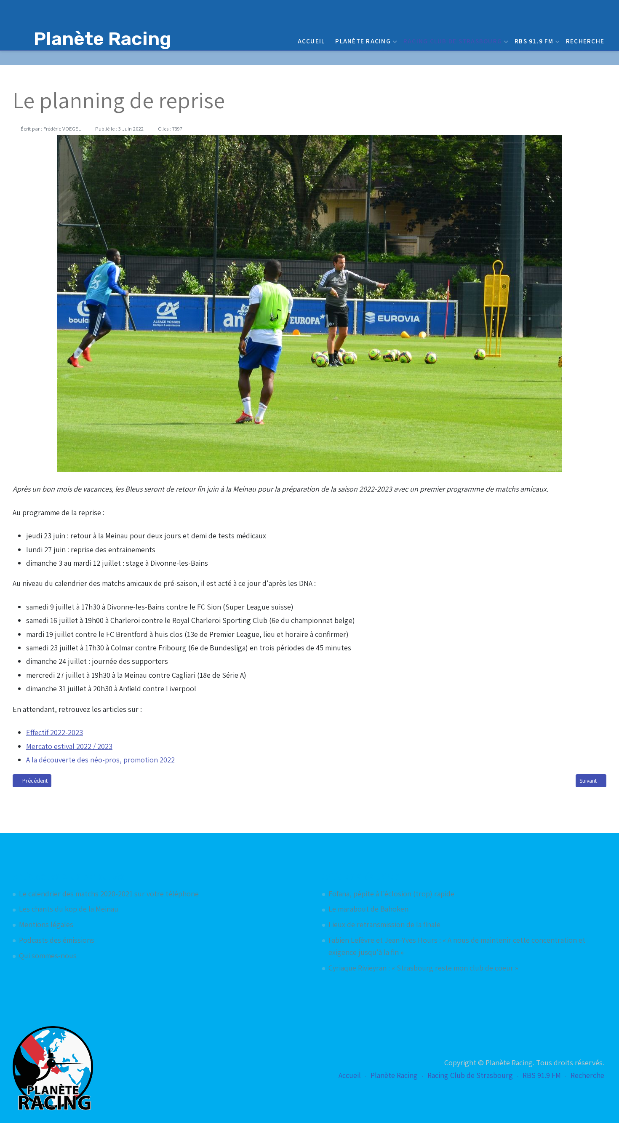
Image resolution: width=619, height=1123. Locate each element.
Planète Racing (363, 41)
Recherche (585, 41)
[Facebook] (579, 58)
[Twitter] (568, 58)
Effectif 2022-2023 (54, 732)
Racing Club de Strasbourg (452, 41)
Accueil (311, 41)
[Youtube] (590, 58)
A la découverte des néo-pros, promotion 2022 (100, 760)
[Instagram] (601, 58)
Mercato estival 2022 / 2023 (69, 746)
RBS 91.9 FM (534, 41)
